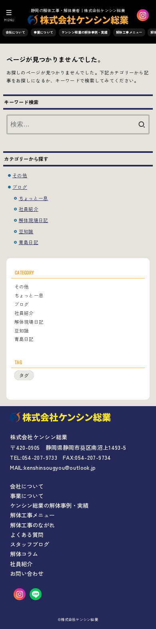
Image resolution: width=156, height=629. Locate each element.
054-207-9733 (39, 457)
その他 (19, 175)
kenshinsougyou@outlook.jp (60, 467)
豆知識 (26, 231)
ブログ (19, 187)
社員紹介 (28, 209)
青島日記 (28, 242)
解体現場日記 (33, 220)
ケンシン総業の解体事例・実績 (85, 32)
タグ (24, 375)
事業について (43, 32)
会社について (15, 32)
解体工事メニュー (129, 32)
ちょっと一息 (33, 198)
